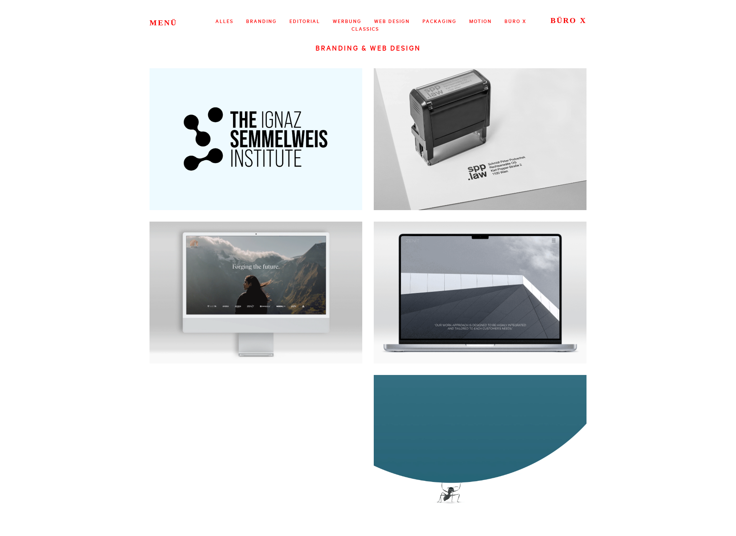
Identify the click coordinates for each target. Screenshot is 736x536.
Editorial (304, 21)
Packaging (439, 21)
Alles (224, 21)
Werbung (347, 21)
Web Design (392, 21)
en (177, 21)
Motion (480, 21)
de (168, 21)
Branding (261, 21)
